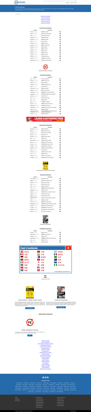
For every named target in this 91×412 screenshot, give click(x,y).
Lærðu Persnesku (46, 388)
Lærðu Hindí (57, 384)
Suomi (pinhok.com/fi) (60, 399)
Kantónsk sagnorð (45, 351)
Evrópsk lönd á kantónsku (45, 16)
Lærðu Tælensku (60, 389)
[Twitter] (45, 377)
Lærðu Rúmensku (73, 388)
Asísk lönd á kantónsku (45, 17)
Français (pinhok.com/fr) (39, 400)
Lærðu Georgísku (38, 384)
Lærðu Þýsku (66, 388)
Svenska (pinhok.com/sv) (60, 400)
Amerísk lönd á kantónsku (45, 19)
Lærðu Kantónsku (38, 386)
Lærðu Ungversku (45, 391)
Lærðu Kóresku (59, 386)
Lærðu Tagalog (66, 389)
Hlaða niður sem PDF (45, 279)
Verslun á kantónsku (45, 364)
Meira (30, 335)
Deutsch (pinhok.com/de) (39, 399)
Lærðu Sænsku (24, 389)
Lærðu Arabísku (26, 382)
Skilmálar (16, 397)
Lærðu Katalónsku (46, 386)
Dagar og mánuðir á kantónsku (45, 346)
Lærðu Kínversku (53, 386)
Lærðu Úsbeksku (52, 391)
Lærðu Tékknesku (73, 389)
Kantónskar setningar (46, 348)
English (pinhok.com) (39, 397)
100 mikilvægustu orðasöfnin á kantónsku (45, 343)
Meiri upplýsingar (30, 308)
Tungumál (68, 2)
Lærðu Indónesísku (18, 386)
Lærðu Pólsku (52, 388)
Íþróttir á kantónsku (45, 360)
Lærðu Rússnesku (18, 389)
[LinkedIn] (48, 377)
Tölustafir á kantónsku (45, 340)
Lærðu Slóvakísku (39, 389)
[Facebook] (43, 377)
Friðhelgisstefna (17, 399)
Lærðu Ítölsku (25, 386)
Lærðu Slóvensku (46, 389)
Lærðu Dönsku (59, 382)
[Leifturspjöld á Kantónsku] (30, 327)
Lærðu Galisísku (31, 384)
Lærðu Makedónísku (26, 388)
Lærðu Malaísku (33, 388)
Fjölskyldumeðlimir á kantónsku (45, 352)
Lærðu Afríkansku (19, 382)
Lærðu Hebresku (51, 384)
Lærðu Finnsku (18, 384)
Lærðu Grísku (45, 384)
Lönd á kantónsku (45, 358)
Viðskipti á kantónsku (46, 361)
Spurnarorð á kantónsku (45, 349)
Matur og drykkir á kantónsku (45, 355)
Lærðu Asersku (39, 382)
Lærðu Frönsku (25, 384)
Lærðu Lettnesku (73, 386)
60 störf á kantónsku (45, 354)
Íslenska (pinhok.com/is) (60, 405)
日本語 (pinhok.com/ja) (39, 407)
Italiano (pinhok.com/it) (39, 405)
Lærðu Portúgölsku (59, 388)
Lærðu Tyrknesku (31, 391)
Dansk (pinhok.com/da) (60, 402)
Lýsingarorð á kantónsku (45, 357)
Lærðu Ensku (72, 382)
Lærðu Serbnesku (32, 389)
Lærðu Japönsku (31, 386)
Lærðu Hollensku (63, 384)
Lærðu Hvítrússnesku (71, 384)
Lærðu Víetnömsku (59, 391)
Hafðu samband (74, 2)
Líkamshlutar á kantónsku (45, 345)
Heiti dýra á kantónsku (45, 342)
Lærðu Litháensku (18, 388)
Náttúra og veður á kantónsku (45, 368)
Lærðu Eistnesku (66, 382)
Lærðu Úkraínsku (38, 391)
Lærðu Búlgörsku (53, 382)
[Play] (60, 32)
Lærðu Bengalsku (46, 382)
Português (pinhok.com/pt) (40, 402)
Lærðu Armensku (33, 382)
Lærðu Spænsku (53, 389)
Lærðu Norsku (39, 388)
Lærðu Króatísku (66, 386)
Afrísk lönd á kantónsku (45, 21)
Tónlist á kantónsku (45, 367)
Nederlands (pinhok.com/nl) (61, 397)
